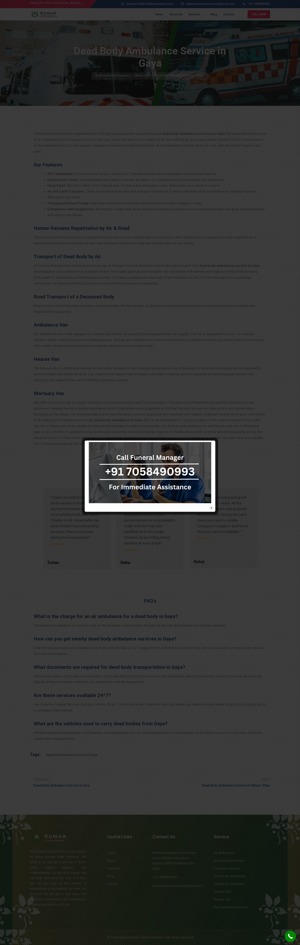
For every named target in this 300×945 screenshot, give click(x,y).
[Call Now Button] (290, 936)
